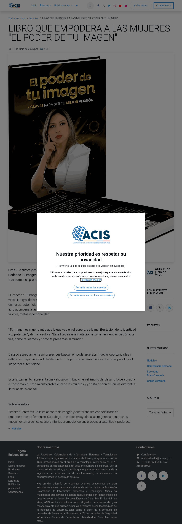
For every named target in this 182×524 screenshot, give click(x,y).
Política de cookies (91, 279)
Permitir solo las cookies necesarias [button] (91, 295)
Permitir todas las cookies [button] (91, 287)
